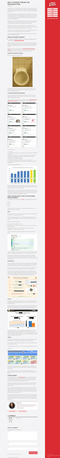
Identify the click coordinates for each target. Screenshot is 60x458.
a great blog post (22, 377)
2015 (52, 10)
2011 (52, 16)
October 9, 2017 (10, 419)
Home (52, 8)
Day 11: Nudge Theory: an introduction (18, 3)
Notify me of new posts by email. (13, 457)
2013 (52, 12)
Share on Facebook (23, 411)
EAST (23, 199)
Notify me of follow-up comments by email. (15, 454)
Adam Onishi (53, 455)
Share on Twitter (12, 411)
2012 (52, 14)
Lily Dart (49, 456)
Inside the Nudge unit (19, 40)
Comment (9, 430)
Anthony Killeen (57, 455)
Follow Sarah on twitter (20, 407)
